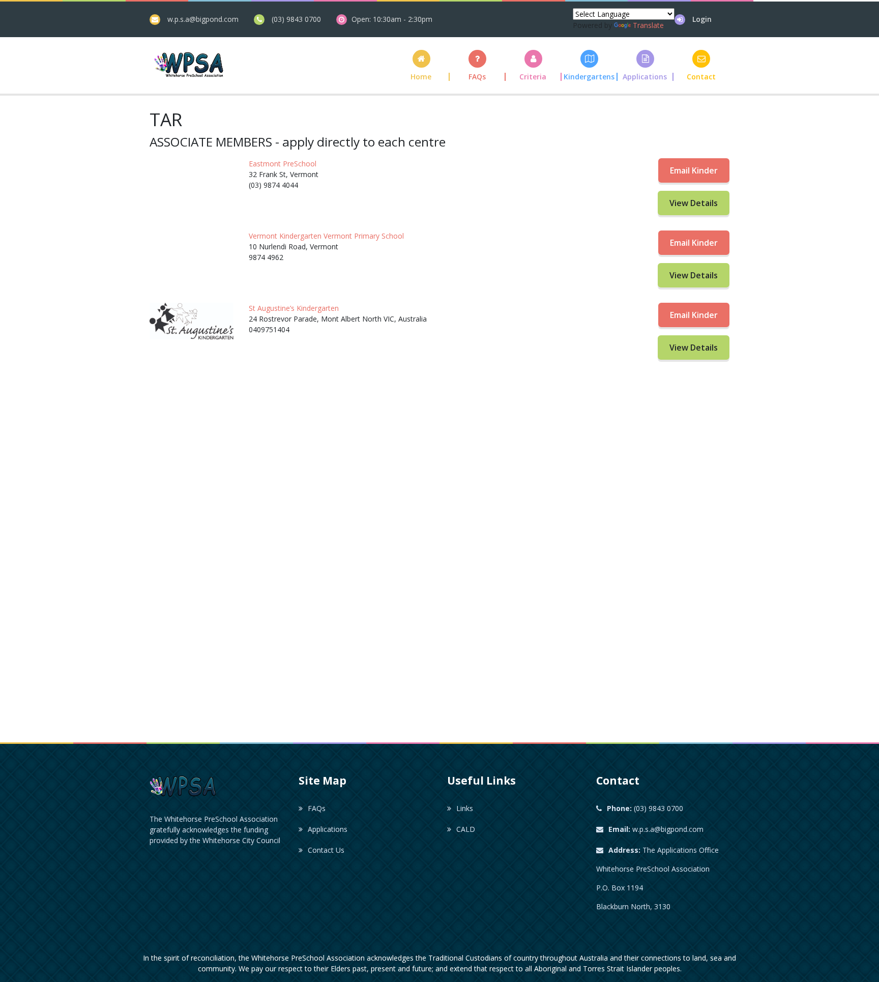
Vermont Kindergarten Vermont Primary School (326, 236)
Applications (327, 829)
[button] (534, 65)
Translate (648, 25)
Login (702, 19)
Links (464, 808)
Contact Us (326, 850)
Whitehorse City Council (241, 840)
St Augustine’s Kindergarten (294, 308)
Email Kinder (694, 170)
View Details (693, 203)
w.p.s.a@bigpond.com (203, 19)
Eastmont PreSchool (282, 163)
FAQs (317, 808)
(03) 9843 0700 (296, 19)
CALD (465, 829)
